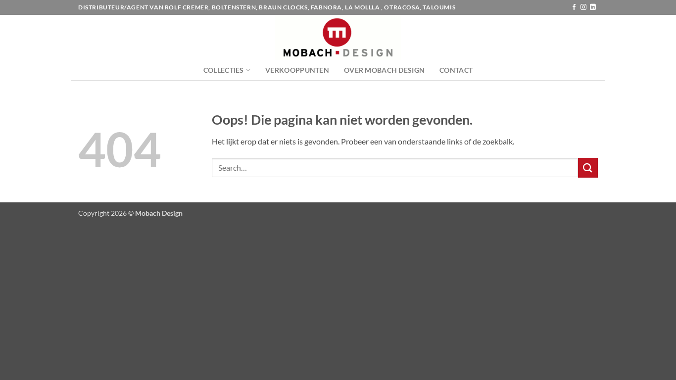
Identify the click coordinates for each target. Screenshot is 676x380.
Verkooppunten (297, 70)
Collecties (223, 70)
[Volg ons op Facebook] (574, 7)
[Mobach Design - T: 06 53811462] (338, 37)
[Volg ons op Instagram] (583, 7)
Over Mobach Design (384, 70)
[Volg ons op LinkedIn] (593, 7)
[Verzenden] (588, 167)
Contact (456, 70)
